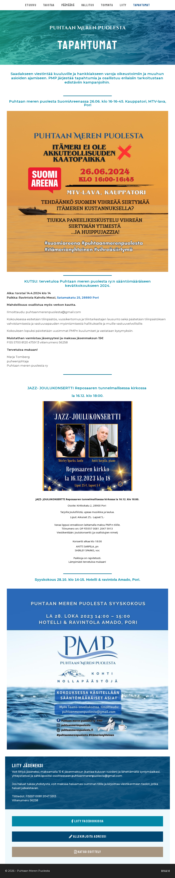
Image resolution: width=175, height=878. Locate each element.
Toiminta (107, 5)
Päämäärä (68, 5)
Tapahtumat (141, 5)
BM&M (165, 871)
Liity (123, 5)
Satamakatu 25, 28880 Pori (78, 297)
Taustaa (49, 5)
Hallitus (87, 5)
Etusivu (30, 5)
